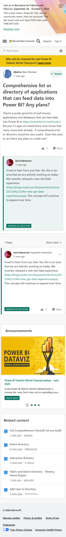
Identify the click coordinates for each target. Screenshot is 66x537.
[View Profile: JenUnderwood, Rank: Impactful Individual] (7, 254)
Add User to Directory (23, 489)
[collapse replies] (33, 249)
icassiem (28, 435)
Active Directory (19, 444)
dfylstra (17, 72)
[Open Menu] (60, 50)
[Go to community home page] (22, 41)
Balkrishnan (31, 449)
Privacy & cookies (33, 517)
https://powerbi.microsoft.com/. (42, 121)
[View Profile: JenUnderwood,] (9, 162)
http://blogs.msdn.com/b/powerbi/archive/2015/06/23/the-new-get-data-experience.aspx (32, 191)
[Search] (38, 41)
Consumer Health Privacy (48, 529)
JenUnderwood (23, 160)
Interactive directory (22, 458)
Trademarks (9, 524)
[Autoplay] (27, 405)
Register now (12, 29)
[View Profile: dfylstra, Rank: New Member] (7, 74)
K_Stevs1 (29, 462)
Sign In (58, 41)
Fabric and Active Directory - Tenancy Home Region (32, 473)
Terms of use (52, 517)
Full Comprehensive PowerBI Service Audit (35, 430)
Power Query (12, 50)
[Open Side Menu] (5, 41)
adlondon (29, 480)
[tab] (31, 405)
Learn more (44, 63)
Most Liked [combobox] (54, 242)
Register (47, 41)
